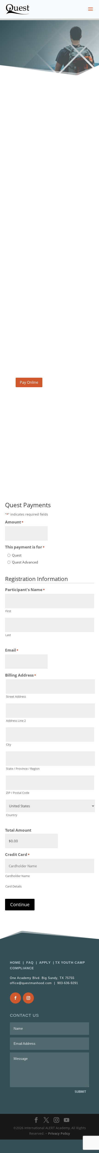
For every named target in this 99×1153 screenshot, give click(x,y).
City (8, 744)
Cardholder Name (17, 876)
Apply (45, 962)
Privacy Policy (59, 1133)
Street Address (16, 696)
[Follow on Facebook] (15, 998)
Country (11, 815)
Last (8, 635)
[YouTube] (66, 1120)
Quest (16, 555)
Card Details (13, 886)
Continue (19, 904)
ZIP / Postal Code (17, 793)
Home (16, 962)
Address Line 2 (16, 721)
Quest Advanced (25, 562)
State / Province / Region (23, 769)
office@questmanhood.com (39, 363)
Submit (80, 1091)
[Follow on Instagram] (28, 998)
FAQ (30, 962)
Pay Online (29, 382)
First (8, 611)
